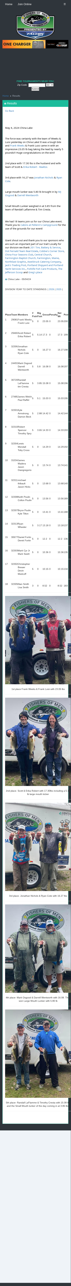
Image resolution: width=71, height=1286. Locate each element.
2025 (58, 289)
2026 (51, 289)
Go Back (9, 111)
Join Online (24, 4)
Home (8, 4)
